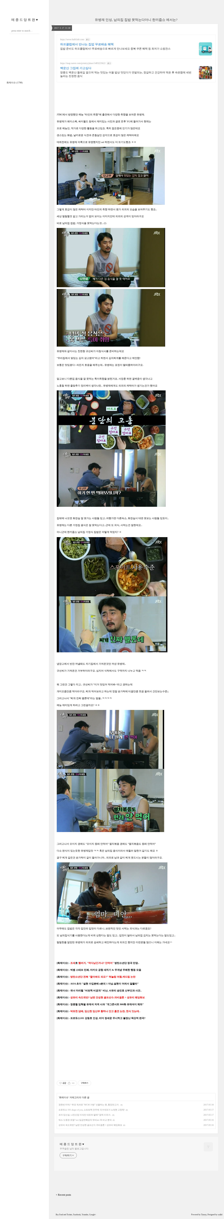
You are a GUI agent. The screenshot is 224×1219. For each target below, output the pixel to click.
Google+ (92, 1214)
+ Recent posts (63, 1194)
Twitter (69, 1214)
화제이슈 (15, 82)
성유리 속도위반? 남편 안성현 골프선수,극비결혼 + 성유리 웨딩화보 (90, 1125)
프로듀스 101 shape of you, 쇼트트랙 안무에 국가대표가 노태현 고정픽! (92, 1110)
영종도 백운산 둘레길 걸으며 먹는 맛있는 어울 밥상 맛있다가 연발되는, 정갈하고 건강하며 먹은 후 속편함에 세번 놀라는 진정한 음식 (125, 74)
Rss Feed (59, 1214)
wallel (220, 1214)
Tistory (203, 1214)
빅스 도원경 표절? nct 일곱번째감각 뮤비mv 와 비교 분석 (85, 1120)
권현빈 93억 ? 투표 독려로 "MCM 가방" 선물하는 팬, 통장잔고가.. (89, 1104)
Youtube (85, 1214)
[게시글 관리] (73, 1083)
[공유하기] (69, 1083)
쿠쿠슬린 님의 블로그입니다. (74, 1148)
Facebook (77, 1214)
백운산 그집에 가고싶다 (75, 68)
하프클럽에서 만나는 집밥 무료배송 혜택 (87, 44)
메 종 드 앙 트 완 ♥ (24, 19)
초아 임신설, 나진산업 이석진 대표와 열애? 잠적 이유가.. (85, 1115)
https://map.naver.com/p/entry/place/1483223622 (82, 63)
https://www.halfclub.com (72, 39)
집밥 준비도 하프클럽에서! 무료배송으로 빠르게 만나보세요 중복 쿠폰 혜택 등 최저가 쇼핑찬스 (115, 48)
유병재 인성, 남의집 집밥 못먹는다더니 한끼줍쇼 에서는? (136, 19)
